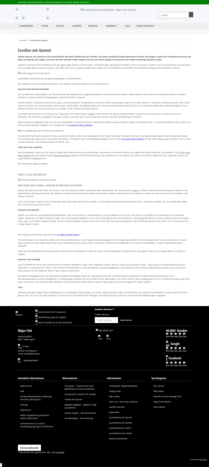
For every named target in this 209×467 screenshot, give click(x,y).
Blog (54, 19)
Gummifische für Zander (120, 422)
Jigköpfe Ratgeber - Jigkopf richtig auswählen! (80, 406)
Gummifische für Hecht (120, 428)
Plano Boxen (159, 407)
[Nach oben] (1, 465)
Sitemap (24, 404)
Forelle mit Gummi (73, 399)
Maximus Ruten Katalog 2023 (167, 396)
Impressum (25, 410)
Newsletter (114, 412)
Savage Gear (115, 391)
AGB (22, 391)
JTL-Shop (203, 459)
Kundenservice (28, 10)
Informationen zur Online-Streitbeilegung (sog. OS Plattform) (36, 425)
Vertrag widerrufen (29, 447)
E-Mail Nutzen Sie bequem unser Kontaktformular (29, 350)
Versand (60, 452)
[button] (161, 10)
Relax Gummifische (118, 438)
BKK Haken (159, 391)
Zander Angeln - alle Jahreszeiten (80, 413)
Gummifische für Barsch (120, 417)
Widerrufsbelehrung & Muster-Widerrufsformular (35, 417)
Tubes (135, 190)
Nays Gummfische (162, 401)
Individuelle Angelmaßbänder (123, 386)
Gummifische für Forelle (120, 433)
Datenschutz (26, 386)
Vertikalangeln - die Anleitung (79, 418)
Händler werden (117, 407)
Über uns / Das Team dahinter (123, 401)
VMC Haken (114, 396)
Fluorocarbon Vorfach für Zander (80, 394)
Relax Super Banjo (61, 155)
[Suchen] (191, 14)
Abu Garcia (159, 386)
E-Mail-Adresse (102, 314)
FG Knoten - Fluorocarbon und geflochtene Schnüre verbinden (80, 387)
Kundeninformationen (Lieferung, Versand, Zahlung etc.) (36, 398)
